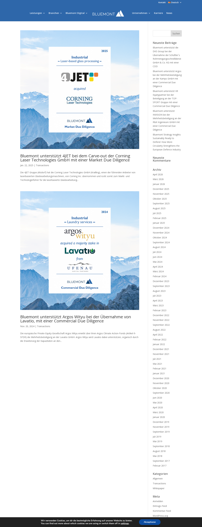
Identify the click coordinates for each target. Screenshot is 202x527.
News (169, 13)
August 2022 (159, 329)
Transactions (42, 165)
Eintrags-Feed (160, 505)
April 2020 (158, 407)
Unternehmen (139, 13)
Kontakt (162, 3)
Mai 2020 (157, 402)
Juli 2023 (157, 295)
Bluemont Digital (75, 13)
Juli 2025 (157, 213)
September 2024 (161, 242)
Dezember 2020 (161, 378)
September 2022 (161, 324)
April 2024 (158, 266)
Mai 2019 (157, 441)
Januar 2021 (159, 373)
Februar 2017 (159, 465)
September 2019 (161, 431)
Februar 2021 (159, 368)
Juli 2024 (157, 251)
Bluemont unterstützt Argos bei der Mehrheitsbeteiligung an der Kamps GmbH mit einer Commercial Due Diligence (167, 79)
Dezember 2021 (161, 349)
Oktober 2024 (160, 237)
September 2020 (161, 392)
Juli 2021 (157, 358)
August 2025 (159, 208)
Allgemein (158, 478)
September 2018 (161, 446)
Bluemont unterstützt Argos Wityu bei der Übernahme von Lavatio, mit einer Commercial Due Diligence (75, 319)
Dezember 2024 (161, 227)
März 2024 (158, 271)
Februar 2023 (159, 310)
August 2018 (159, 451)
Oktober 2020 (160, 388)
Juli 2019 (157, 436)
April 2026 (158, 174)
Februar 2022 (159, 339)
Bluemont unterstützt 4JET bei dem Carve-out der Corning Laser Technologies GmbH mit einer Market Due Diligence (75, 158)
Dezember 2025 (161, 188)
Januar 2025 (159, 222)
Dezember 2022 (161, 315)
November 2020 (161, 383)
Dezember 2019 (161, 421)
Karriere (158, 13)
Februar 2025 (159, 218)
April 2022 (158, 334)
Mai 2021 (157, 363)
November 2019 (161, 426)
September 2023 (161, 286)
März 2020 (158, 412)
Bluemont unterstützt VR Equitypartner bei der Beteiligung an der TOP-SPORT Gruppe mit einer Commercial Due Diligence (166, 99)
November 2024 (161, 232)
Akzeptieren (150, 522)
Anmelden (158, 501)
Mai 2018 (157, 455)
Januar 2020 (159, 417)
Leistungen (36, 13)
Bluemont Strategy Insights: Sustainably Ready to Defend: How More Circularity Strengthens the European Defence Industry (167, 142)
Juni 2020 (157, 397)
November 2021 (161, 353)
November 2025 (161, 193)
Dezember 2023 (161, 281)
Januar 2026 (159, 184)
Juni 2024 (157, 256)
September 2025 (161, 203)
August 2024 (159, 247)
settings (125, 523)
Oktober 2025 (160, 198)
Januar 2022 (159, 344)
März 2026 (158, 179)
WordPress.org (160, 515)
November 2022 (161, 319)
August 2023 (159, 290)
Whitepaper (158, 488)
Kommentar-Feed (162, 510)
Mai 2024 (157, 261)
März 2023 (158, 305)
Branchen (54, 13)
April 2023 (158, 300)
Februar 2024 (159, 276)
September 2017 (161, 460)
